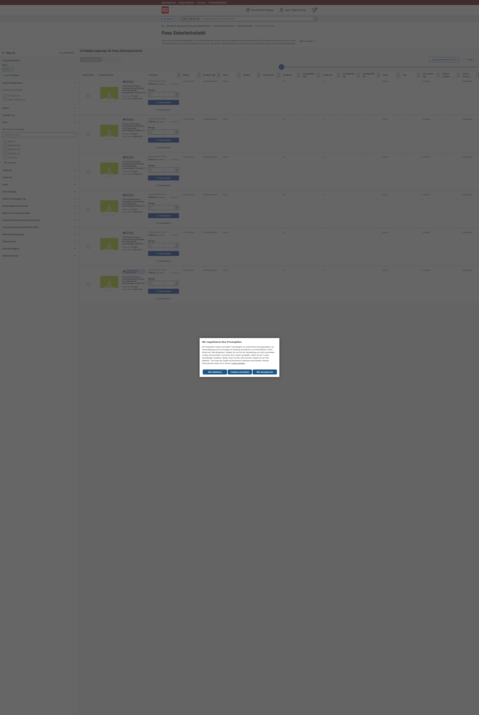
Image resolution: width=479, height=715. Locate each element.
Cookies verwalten (240, 372)
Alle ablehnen (215, 372)
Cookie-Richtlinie (238, 363)
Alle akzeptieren (264, 372)
